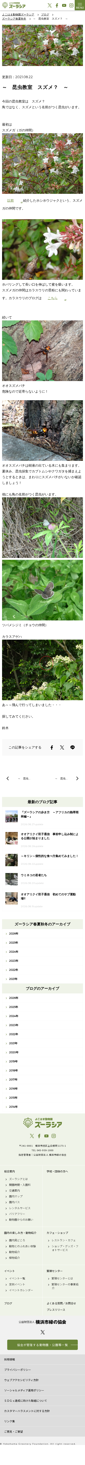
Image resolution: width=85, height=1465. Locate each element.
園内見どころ (17, 1240)
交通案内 (14, 1190)
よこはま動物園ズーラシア (42, 1123)
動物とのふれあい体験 (22, 1246)
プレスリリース (56, 1310)
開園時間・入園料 (20, 1185)
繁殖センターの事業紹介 (65, 1286)
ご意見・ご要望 (13, 1431)
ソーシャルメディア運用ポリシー (24, 1390)
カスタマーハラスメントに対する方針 (27, 1411)
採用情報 (9, 1359)
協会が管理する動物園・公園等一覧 (42, 1345)
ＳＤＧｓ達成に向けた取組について (25, 1401)
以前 (10, 200)
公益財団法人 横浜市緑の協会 (42, 1322)
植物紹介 (14, 1258)
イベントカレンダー (21, 1290)
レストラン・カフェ (64, 1240)
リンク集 (9, 1421)
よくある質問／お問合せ (61, 1303)
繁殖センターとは (62, 1278)
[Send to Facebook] (52, 747)
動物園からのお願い (21, 1219)
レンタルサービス (20, 1208)
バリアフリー (17, 1214)
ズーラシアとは (18, 1179)
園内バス (14, 1202)
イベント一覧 (17, 1278)
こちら (53, 298)
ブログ (8, 1303)
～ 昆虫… (24, 778)
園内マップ (15, 1196)
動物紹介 (14, 1252)
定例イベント (17, 1284)
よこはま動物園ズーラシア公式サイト (13, 5)
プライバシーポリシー (17, 1370)
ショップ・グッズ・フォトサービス (65, 1248)
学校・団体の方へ (57, 1171)
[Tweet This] (62, 747)
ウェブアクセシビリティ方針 (21, 1380)
